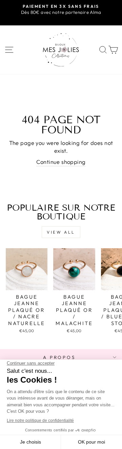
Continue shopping (60, 161)
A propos (59, 357)
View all (61, 232)
